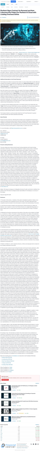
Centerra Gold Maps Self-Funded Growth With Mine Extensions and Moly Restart (25, 402)
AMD (1, 430)
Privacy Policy (19, 447)
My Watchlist (29, 1)
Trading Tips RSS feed (6, 362)
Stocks (8, 4)
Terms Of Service (24, 447)
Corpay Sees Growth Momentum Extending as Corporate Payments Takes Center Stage (23, 394)
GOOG (1, 433)
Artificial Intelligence (21, 413)
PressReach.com (15, 355)
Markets (3, 4)
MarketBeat (14, 405)
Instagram (11, 370)
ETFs (12, 4)
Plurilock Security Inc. (23, 52)
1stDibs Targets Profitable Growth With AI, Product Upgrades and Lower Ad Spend (24, 409)
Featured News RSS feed (7, 357)
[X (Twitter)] (31, 445)
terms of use (31, 234)
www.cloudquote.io (23, 444)
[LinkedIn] (36, 445)
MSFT (1, 436)
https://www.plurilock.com (16, 128)
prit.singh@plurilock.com (5, 140)
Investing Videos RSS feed (7, 364)
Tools (16, 4)
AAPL (1, 429)
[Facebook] (33, 445)
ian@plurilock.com (4, 133)
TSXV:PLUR (30, 52)
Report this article (5, 379)
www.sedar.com (4, 186)
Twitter (10, 367)
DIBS (27, 413)
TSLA (1, 440)
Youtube (10, 371)
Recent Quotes (20, 1)
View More (37, 383)
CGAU (20, 405)
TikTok (10, 368)
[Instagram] (38, 445)
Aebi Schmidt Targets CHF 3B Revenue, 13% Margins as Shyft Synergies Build (24, 386)
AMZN (1, 427)
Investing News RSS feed (7, 359)
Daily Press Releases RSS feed (8, 360)
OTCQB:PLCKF (36, 52)
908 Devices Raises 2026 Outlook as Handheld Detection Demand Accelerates (24, 417)
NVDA (1, 437)
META (1, 434)
